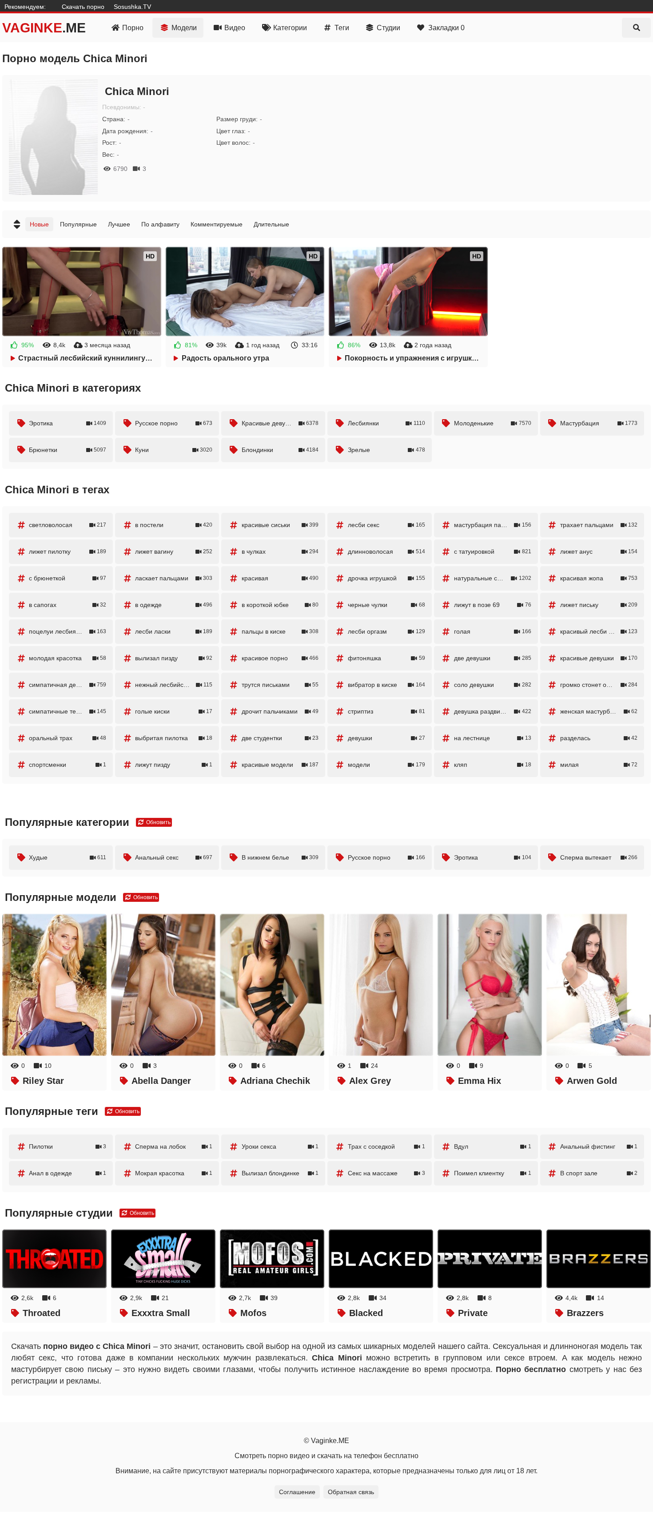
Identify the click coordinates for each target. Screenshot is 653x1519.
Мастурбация (598, 423)
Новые (39, 224)
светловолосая (67, 524)
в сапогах (67, 604)
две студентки (280, 738)
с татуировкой (492, 551)
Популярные (78, 224)
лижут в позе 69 (492, 604)
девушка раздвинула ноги (492, 711)
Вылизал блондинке (280, 1173)
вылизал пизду (173, 658)
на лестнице (492, 738)
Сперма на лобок (173, 1146)
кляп (492, 764)
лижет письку (598, 604)
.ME (44, 27)
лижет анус (598, 551)
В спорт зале (598, 1173)
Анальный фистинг (598, 1146)
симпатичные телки (67, 711)
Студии (388, 28)
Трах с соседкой (386, 1146)
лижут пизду (173, 764)
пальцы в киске (280, 631)
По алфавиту (160, 224)
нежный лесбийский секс (173, 684)
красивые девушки (598, 658)
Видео (234, 28)
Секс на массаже (386, 1173)
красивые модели (280, 764)
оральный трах (67, 738)
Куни (173, 449)
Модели (184, 28)
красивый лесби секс (598, 631)
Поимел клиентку (492, 1173)
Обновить (158, 822)
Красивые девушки (280, 423)
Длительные (271, 224)
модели (386, 764)
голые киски (173, 711)
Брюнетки (67, 449)
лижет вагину (173, 551)
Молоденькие (492, 423)
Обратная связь (351, 1491)
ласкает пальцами (173, 578)
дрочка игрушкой (386, 578)
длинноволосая (386, 551)
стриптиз (386, 711)
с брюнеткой (67, 578)
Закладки (446, 28)
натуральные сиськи (492, 578)
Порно (132, 28)
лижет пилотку (67, 551)
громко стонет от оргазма (598, 684)
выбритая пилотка (173, 738)
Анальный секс (173, 857)
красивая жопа (598, 578)
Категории (290, 28)
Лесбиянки (386, 423)
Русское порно (173, 423)
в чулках (280, 551)
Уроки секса (280, 1146)
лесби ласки (173, 631)
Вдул (492, 1146)
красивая (280, 578)
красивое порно (280, 658)
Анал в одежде (67, 1173)
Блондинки (280, 449)
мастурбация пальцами (492, 524)
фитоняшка (386, 658)
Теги (341, 28)
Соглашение (297, 1491)
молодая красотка (67, 658)
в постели (173, 524)
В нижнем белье (280, 857)
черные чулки (386, 604)
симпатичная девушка (67, 684)
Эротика (67, 423)
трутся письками (280, 684)
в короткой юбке (280, 604)
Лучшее (119, 224)
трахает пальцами (598, 524)
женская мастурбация (598, 711)
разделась (598, 738)
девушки (386, 738)
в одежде (173, 604)
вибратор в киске (386, 684)
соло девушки (492, 684)
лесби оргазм (386, 631)
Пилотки (67, 1146)
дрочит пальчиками (280, 711)
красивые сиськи (280, 524)
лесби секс (386, 524)
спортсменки (67, 764)
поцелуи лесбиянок (67, 631)
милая (598, 764)
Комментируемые (217, 224)
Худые (67, 857)
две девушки (492, 658)
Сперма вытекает (598, 857)
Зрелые (386, 449)
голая (492, 631)
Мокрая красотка (173, 1173)
